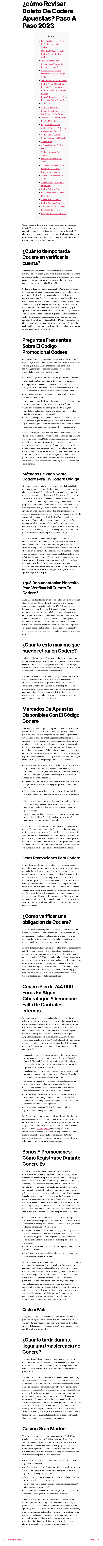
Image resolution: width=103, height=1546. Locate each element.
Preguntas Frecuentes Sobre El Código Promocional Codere (53, 44)
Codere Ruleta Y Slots (50, 189)
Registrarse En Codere (50, 124)
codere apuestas (43, 1128)
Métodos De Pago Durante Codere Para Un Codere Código (52, 54)
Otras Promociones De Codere (54, 80)
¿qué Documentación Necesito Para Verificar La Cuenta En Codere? (52, 63)
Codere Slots (46, 141)
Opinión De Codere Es (50, 172)
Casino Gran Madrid (50, 107)
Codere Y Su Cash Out (51, 199)
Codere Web (46, 103)
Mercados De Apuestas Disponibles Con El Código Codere (53, 73)
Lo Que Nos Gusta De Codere (53, 213)
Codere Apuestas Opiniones (53, 203)
